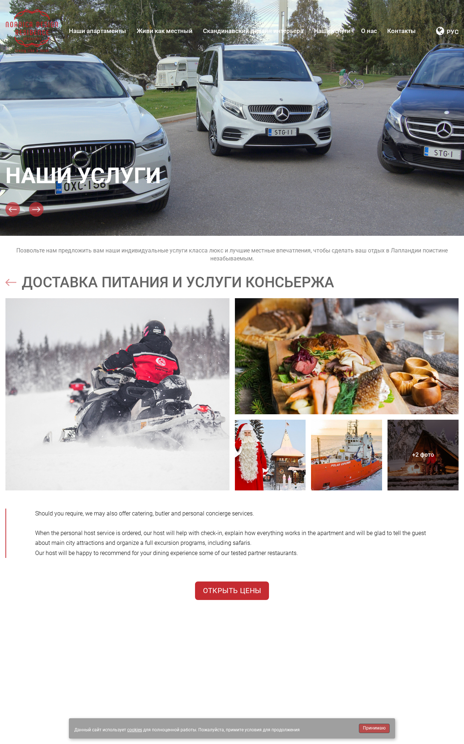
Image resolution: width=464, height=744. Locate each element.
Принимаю (374, 728)
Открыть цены (232, 590)
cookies (134, 729)
